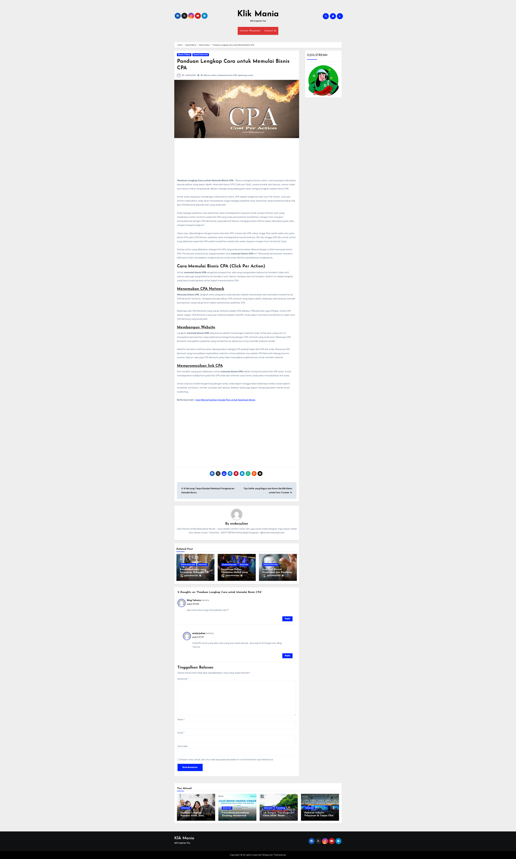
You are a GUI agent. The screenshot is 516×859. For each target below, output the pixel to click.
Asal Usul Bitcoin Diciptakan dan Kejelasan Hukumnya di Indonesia (277, 572)
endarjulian (190, 75)
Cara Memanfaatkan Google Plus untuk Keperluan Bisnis (225, 400)
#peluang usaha (245, 75)
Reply (287, 619)
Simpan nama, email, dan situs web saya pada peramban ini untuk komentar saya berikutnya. (226, 759)
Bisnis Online (184, 55)
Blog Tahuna (194, 600)
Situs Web (182, 746)
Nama (181, 719)
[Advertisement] (237, 159)
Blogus (266, 855)
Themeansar (279, 855)
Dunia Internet (201, 55)
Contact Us (270, 31)
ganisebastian (191, 575)
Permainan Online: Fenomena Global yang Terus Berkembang (234, 572)
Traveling (280, 808)
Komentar (183, 679)
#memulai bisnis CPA (227, 75)
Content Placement (250, 31)
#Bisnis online (210, 75)
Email (181, 733)
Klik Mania (258, 14)
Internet (202, 564)
